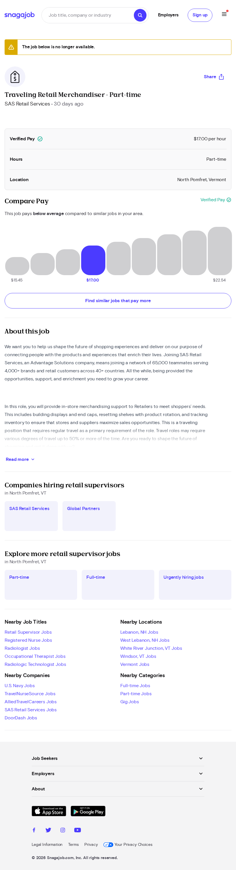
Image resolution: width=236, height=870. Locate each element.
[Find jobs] (140, 15)
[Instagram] (62, 831)
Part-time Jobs (136, 693)
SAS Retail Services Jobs (31, 710)
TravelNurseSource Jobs (30, 693)
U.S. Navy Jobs (20, 685)
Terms (73, 845)
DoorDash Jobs (21, 718)
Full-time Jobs (135, 685)
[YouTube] (77, 831)
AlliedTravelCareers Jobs (31, 702)
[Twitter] (48, 831)
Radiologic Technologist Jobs (35, 664)
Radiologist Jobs (22, 648)
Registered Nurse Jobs (28, 640)
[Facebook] (34, 831)
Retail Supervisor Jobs (28, 632)
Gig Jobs (129, 702)
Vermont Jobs (134, 664)
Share (210, 76)
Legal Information (47, 845)
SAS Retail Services (27, 104)
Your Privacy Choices (133, 845)
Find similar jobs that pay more (118, 300)
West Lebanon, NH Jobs (145, 640)
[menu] (224, 15)
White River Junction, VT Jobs (151, 648)
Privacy (91, 845)
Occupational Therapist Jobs (35, 656)
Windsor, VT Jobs (138, 656)
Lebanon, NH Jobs (139, 632)
